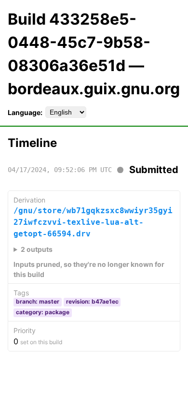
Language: (25, 112)
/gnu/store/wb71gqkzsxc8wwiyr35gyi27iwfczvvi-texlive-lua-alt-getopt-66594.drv (93, 222)
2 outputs (37, 249)
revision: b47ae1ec (92, 301)
